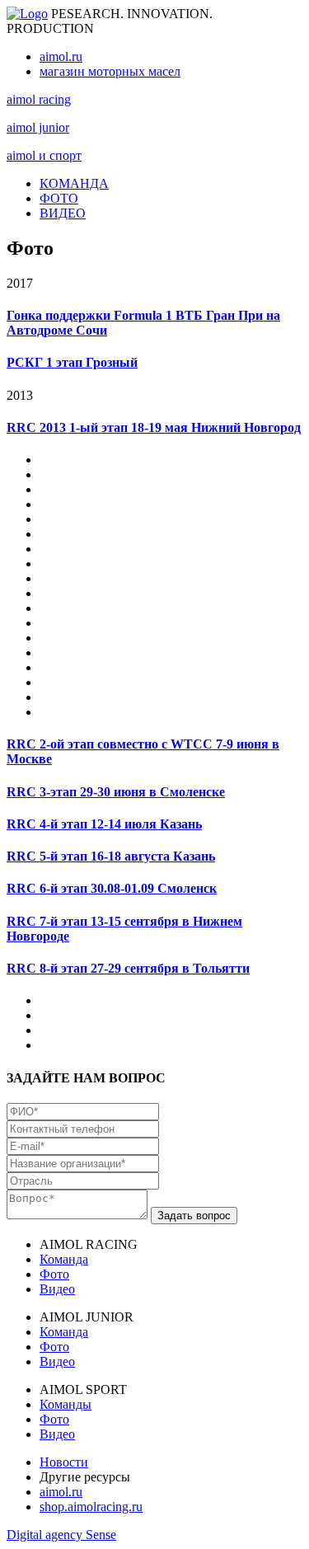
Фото (54, 1274)
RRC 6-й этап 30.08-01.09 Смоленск (112, 888)
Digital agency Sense (61, 1535)
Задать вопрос (194, 1215)
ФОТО (59, 198)
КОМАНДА (74, 183)
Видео (57, 1289)
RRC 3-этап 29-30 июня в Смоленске (116, 792)
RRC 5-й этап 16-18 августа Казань (111, 856)
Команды (65, 1404)
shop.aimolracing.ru (91, 1507)
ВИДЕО (63, 213)
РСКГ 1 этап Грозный (72, 362)
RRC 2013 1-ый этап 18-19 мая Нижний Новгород (154, 427)
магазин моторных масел (110, 71)
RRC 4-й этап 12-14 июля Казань (104, 824)
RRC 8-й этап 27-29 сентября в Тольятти (128, 968)
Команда (64, 1259)
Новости (64, 1462)
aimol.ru (61, 56)
